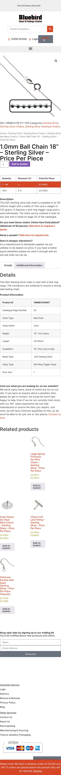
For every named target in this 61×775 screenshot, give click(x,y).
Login (3, 689)
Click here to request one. (34, 235)
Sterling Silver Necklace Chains (42, 126)
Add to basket (20, 163)
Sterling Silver (50, 122)
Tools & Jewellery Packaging (15, 734)
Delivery (4, 693)
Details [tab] (8, 265)
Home (3, 133)
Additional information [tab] (29, 265)
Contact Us (6, 717)
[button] (30, 48)
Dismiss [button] (37, 770)
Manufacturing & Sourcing (14, 730)
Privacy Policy (8, 702)
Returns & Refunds (10, 698)
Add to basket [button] (37, 486)
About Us (5, 721)
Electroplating (7, 726)
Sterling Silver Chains (12, 126)
